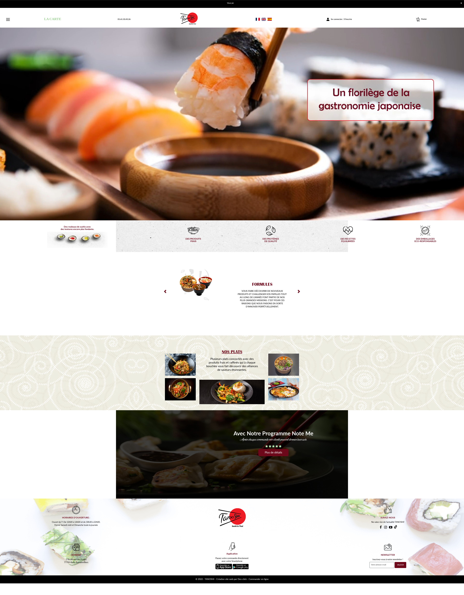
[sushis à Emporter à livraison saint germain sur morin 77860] (232, 518)
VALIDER (400, 565)
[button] (164, 291)
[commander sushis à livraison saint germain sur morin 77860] (189, 18)
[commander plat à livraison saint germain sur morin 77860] (232, 392)
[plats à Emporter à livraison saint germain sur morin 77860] (283, 389)
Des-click (242, 579)
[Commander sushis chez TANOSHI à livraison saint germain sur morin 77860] (180, 389)
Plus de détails (273, 452)
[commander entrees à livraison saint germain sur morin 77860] (196, 285)
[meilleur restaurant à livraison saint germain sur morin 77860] (283, 365)
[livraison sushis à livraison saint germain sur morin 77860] (180, 365)
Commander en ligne (259, 579)
